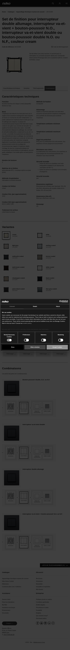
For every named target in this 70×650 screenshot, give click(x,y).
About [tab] (58, 306)
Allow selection (35, 347)
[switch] (26, 340)
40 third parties (15, 329)
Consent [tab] (12, 306)
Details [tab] (35, 306)
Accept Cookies (57, 347)
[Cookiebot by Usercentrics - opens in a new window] (60, 301)
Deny (12, 347)
